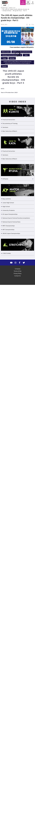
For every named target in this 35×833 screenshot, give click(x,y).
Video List (12, 7)
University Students (7, 743)
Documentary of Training (9, 656)
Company (17, 801)
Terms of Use (17, 803)
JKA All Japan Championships (10, 766)
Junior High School (7, 735)
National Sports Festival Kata (10, 754)
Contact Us (17, 808)
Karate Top (4, 7)
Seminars (5, 660)
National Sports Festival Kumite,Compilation (14, 750)
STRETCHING (6, 786)
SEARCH (23, 3)
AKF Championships (8, 762)
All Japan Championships (9, 747)
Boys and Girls (6, 731)
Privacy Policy (17, 806)
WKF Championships (8, 758)
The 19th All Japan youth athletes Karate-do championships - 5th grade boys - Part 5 (15, 10)
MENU (32, 3)
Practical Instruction (7, 652)
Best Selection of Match (9, 663)
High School (5, 739)
